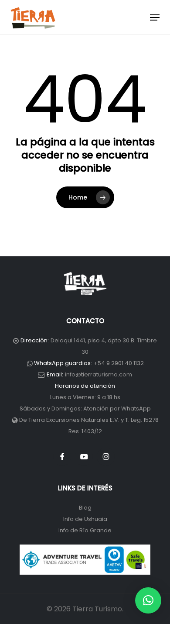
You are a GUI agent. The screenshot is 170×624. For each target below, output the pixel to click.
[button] (155, 17)
